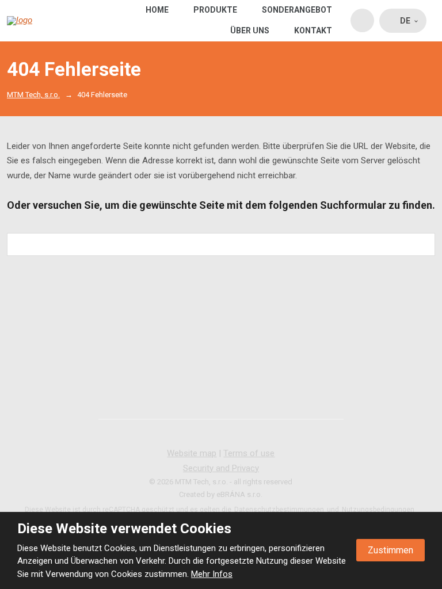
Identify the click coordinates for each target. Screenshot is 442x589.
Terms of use (249, 453)
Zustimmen (390, 550)
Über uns (249, 30)
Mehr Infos (212, 574)
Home (157, 9)
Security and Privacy (221, 468)
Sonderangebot (297, 9)
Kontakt (313, 30)
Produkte (215, 9)
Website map (191, 453)
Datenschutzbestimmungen (279, 510)
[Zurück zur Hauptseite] (43, 20)
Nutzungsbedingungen (378, 510)
